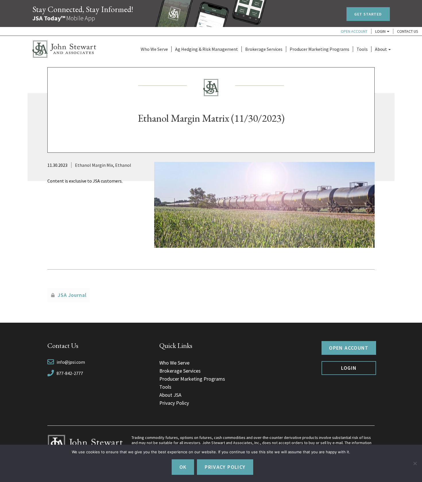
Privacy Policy (174, 403)
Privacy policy (225, 467)
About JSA (170, 395)
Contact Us (407, 31)
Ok (183, 467)
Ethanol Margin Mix (94, 165)
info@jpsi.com (71, 362)
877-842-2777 (70, 373)
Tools (362, 49)
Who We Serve (154, 49)
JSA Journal (72, 295)
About (381, 49)
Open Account (354, 31)
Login (380, 31)
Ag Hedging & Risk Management (206, 49)
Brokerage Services (263, 49)
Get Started (368, 14)
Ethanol (123, 165)
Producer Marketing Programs (319, 49)
